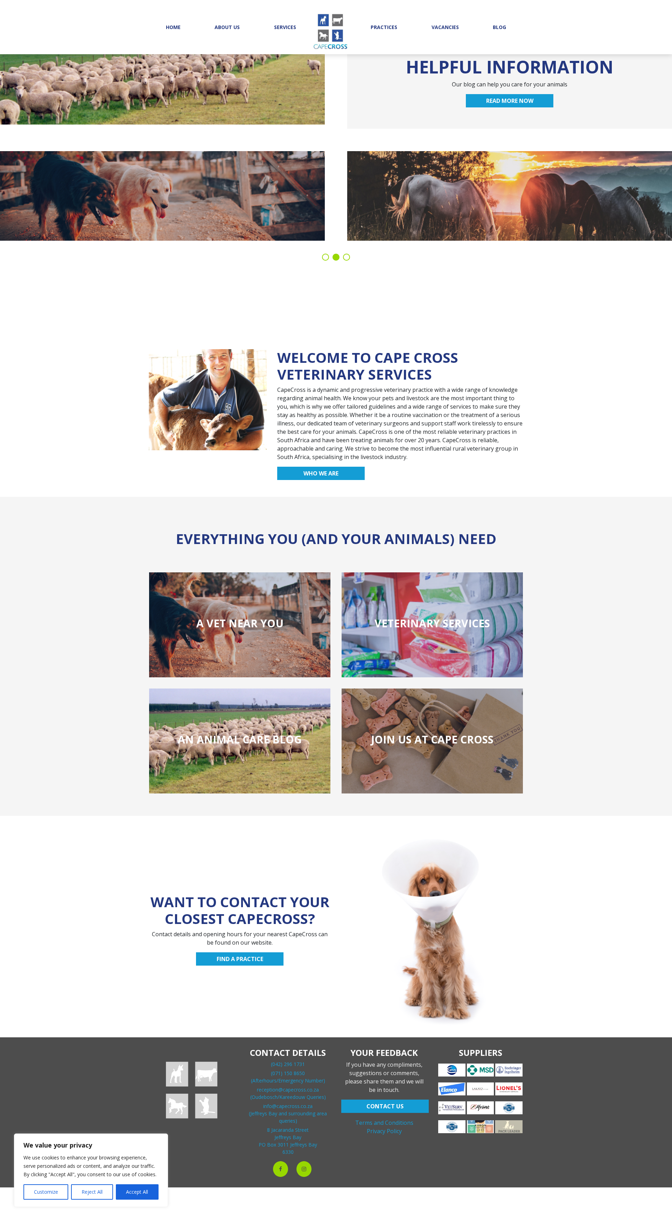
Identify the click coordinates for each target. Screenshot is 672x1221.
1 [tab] (325, 257)
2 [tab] (336, 257)
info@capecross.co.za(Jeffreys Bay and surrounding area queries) (288, 1113)
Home (173, 27)
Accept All (137, 1191)
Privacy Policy (384, 1131)
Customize (46, 1191)
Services (285, 27)
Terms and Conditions (384, 1123)
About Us (227, 27)
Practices (384, 27)
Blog (499, 27)
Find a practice (240, 959)
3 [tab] (346, 257)
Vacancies (445, 27)
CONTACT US (385, 1106)
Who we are (320, 473)
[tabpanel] (336, 143)
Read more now (509, 101)
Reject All (92, 1191)
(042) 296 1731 (288, 1064)
